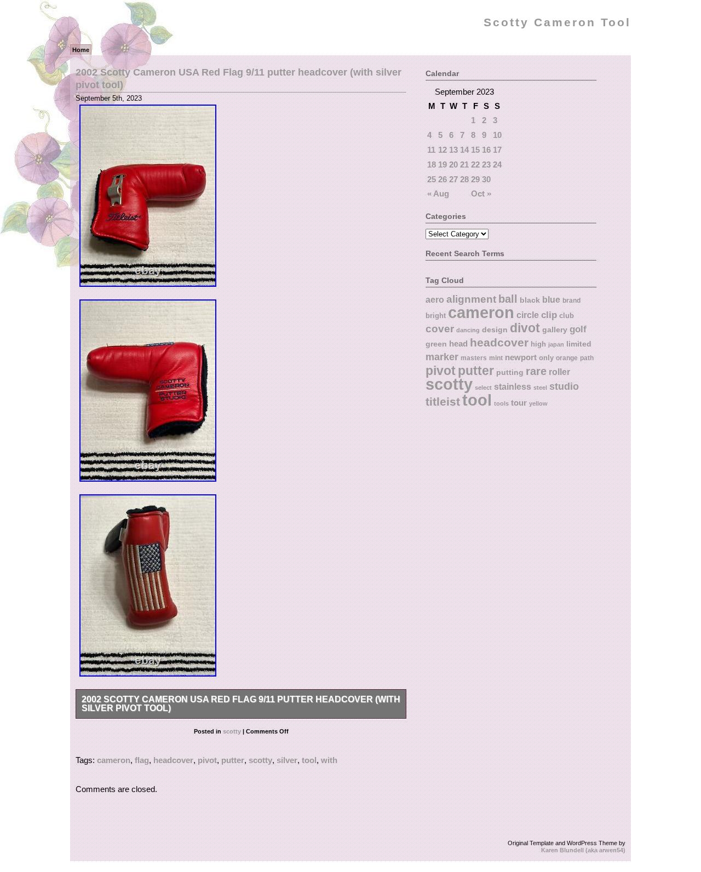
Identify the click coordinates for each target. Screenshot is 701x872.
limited (578, 343)
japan (556, 344)
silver (287, 760)
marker (442, 356)
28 (464, 179)
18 (431, 164)
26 (442, 179)
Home (80, 50)
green (436, 343)
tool (309, 760)
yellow (538, 403)
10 (497, 135)
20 (453, 164)
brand (571, 300)
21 (464, 164)
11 (431, 149)
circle (527, 315)
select (483, 387)
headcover (173, 760)
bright (436, 315)
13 (453, 149)
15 (475, 149)
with (329, 760)
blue (551, 299)
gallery (554, 329)
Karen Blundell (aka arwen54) (583, 850)
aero (435, 299)
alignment (471, 299)
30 (486, 179)
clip (549, 315)
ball (508, 299)
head (458, 343)
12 (442, 149)
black (530, 300)
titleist (443, 401)
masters (474, 358)
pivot (207, 760)
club (566, 315)
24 (497, 164)
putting (510, 372)
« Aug (438, 193)
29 (475, 179)
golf (578, 329)
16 (486, 149)
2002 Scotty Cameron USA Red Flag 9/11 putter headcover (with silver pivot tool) (241, 704)
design (495, 329)
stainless (512, 386)
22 (475, 164)
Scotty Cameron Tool (557, 22)
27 (453, 179)
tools (501, 403)
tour (519, 402)
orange (567, 357)
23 (486, 164)
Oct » (481, 193)
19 (442, 164)
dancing (468, 330)
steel (540, 387)
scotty (232, 731)
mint (496, 358)
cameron (113, 760)
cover (440, 328)
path (587, 358)
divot (525, 328)
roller (559, 372)
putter (232, 760)
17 (497, 149)
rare (536, 371)
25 (431, 179)
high (538, 344)
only (546, 358)
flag (142, 760)
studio (564, 386)
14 (464, 149)
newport (521, 357)
